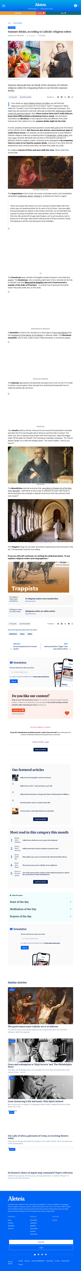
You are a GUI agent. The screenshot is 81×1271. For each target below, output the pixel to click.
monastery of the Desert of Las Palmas (27, 335)
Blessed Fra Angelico (34, 282)
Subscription (34, 1228)
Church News (17, 23)
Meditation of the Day (23, 909)
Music (11, 1078)
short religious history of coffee (37, 103)
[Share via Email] (69, 97)
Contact (57, 1261)
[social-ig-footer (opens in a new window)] (46, 1255)
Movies (12, 1041)
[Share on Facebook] (58, 97)
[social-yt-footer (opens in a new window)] (35, 1255)
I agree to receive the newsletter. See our (30, 676)
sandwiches (51, 135)
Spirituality (11, 1226)
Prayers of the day (20, 916)
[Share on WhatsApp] (72, 97)
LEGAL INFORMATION (38, 1261)
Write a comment (40, 750)
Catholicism (13, 634)
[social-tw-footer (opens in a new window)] (42, 1255)
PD (40, 273)
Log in (47, 742)
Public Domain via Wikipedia (40, 379)
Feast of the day (19, 901)
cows (14, 138)
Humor (22, 634)
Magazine (33, 1226)
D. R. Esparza (31, 36)
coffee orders (62, 135)
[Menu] (14, 6)
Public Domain (40, 426)
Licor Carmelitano (60, 332)
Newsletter (33, 1220)
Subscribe (18, 13)
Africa (11, 1112)
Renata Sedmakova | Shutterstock (40, 328)
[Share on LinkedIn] (61, 97)
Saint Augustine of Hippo (46, 9)
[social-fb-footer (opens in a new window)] (39, 1255)
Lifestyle (10, 1223)
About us (27, 1261)
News (9, 23)
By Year (54, 1220)
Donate (39, 13)
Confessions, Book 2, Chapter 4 (30, 196)
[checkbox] (10, 676)
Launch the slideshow (62, 565)
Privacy (20, 1264)
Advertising (33, 1234)
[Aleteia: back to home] (40, 5)
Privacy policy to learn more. (41, 676)
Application (33, 1223)
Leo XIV (12, 1149)
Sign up (13, 681)
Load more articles (40, 819)
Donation (33, 1231)
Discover (10, 1228)
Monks (30, 634)
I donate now (17, 710)
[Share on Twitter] (65, 97)
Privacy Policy (65, 1261)
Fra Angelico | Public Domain (40, 189)
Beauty (12, 990)
